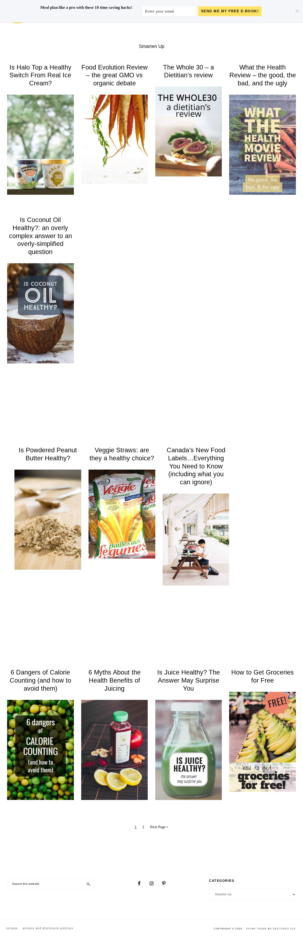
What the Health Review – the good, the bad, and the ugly (262, 75)
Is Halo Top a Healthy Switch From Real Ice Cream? (40, 75)
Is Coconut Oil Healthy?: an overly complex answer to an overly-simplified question (40, 235)
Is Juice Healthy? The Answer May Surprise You (188, 680)
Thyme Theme (256, 928)
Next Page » (159, 829)
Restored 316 (284, 928)
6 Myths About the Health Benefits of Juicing (115, 680)
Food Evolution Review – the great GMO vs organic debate (114, 75)
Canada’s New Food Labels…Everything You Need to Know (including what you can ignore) (196, 466)
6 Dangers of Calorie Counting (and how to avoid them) (40, 680)
